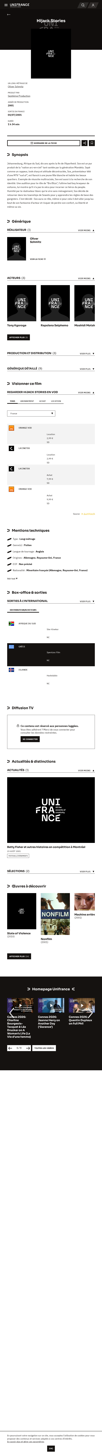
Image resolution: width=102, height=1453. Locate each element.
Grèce (22, 646)
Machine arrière (84, 914)
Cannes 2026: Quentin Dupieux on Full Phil (80, 1020)
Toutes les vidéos (44, 1048)
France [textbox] (13, 413)
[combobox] (31, 413)
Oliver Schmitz (15, 86)
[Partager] (85, 143)
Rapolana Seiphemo (54, 325)
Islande (23, 669)
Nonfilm (46, 939)
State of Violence (19, 933)
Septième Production (19, 95)
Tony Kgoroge (16, 325)
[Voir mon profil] (93, 5)
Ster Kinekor (53, 629)
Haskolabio (52, 675)
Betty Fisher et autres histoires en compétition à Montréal (46, 847)
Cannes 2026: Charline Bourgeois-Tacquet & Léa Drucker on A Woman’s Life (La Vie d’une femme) (19, 1027)
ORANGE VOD (25, 427)
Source (76, 513)
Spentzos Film (53, 652)
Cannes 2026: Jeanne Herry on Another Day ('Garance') (49, 1022)
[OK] (51, 1448)
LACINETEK (24, 448)
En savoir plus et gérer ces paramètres (25, 1441)
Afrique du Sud (27, 623)
